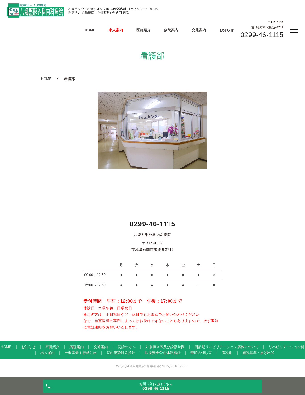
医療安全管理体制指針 (163, 353)
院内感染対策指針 (121, 353)
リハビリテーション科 (286, 347)
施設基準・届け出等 (258, 353)
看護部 (227, 353)
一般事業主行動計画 (81, 353)
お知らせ (226, 30)
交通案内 (199, 30)
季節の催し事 (201, 353)
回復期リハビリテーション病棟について (226, 347)
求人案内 (116, 30)
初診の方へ (127, 347)
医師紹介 (143, 30)
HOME (90, 30)
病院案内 (171, 30)
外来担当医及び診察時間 (165, 347)
